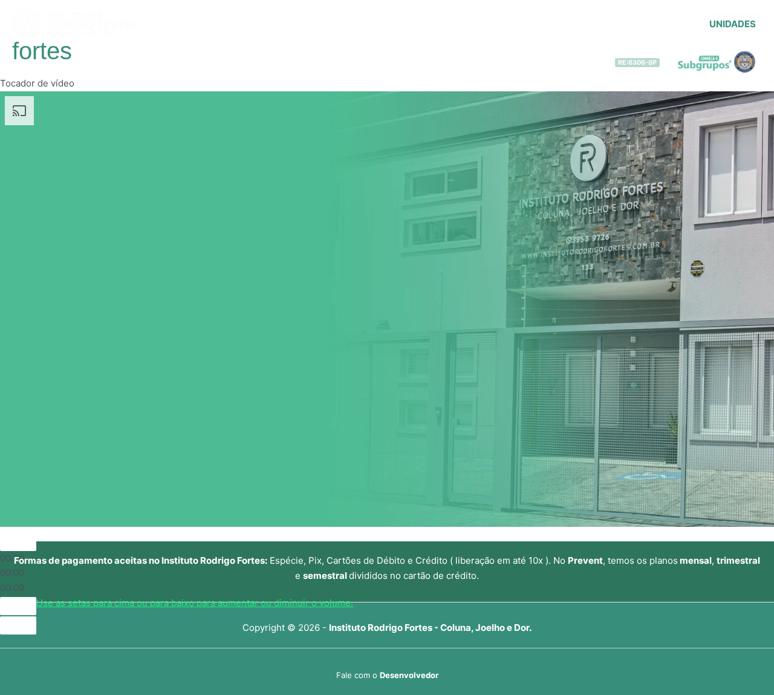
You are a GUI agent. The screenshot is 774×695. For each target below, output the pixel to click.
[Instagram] (685, 24)
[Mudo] (18, 606)
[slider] (194, 603)
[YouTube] (649, 24)
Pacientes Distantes (417, 24)
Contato (611, 24)
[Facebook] (667, 24)
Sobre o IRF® (266, 24)
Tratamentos (340, 24)
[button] (732, 23)
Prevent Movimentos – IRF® (526, 24)
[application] (300, 25)
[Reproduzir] (18, 542)
